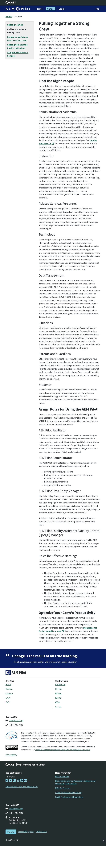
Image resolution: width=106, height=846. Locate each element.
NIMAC (58, 693)
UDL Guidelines (62, 776)
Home (9, 16)
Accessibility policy (26, 831)
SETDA (58, 688)
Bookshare (60, 684)
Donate (10, 831)
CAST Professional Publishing (69, 797)
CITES (58, 706)
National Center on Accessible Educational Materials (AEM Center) (75, 782)
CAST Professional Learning (68, 792)
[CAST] (11, 2)
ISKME (58, 697)
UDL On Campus (62, 788)
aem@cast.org (16, 720)
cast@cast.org (16, 808)
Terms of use (41, 831)
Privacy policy (11, 754)
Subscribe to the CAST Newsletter (22, 786)
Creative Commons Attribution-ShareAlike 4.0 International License (62, 749)
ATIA (57, 702)
